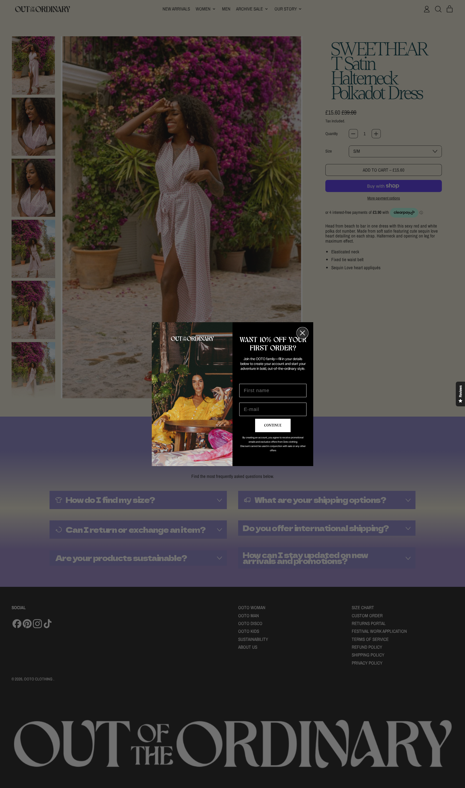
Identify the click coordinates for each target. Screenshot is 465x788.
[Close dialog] (302, 333)
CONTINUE (273, 425)
